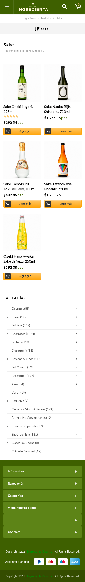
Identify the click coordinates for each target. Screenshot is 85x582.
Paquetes (20, 401)
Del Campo (23, 367)
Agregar (25, 131)
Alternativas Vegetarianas (32, 417)
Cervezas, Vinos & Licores (32, 409)
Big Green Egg (25, 434)
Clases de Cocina (25, 443)
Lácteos (21, 342)
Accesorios (23, 375)
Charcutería (22, 350)
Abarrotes (23, 334)
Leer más (66, 131)
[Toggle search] (64, 7)
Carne (19, 317)
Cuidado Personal (26, 451)
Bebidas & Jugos (26, 359)
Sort (45, 29)
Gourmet (21, 308)
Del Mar (21, 325)
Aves (18, 384)
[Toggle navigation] (7, 7)
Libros (19, 392)
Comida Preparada (27, 426)
